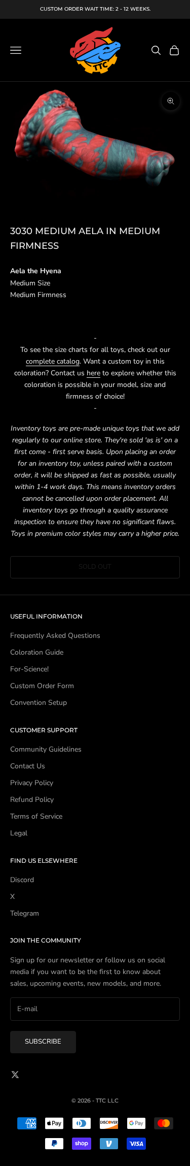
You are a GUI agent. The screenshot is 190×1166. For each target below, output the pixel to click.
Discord (22, 880)
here (93, 373)
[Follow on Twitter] (15, 1075)
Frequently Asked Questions (55, 635)
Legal (18, 833)
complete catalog (53, 361)
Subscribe (43, 1041)
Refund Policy (32, 799)
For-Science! (29, 669)
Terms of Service (36, 816)
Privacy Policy (31, 783)
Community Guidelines (46, 749)
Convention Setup (38, 702)
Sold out (95, 566)
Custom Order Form (42, 686)
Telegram (24, 913)
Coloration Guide (36, 652)
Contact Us (27, 766)
